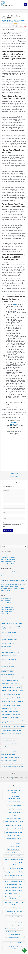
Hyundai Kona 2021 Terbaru (7, 666)
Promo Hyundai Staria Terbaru (8, 754)
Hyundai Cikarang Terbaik (9, 639)
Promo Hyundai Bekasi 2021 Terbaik (11, 683)
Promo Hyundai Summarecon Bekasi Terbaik (11, 757)
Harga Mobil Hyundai (5, 600)
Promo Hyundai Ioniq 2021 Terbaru (11, 714)
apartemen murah (5, 571)
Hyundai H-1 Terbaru (6, 646)
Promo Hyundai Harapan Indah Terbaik (10, 711)
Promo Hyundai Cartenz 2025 (7, 555)
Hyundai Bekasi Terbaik (9, 632)
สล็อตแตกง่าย (3, 576)
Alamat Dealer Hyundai (6, 598)
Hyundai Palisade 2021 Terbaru (8, 668)
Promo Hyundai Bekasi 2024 (7, 563)
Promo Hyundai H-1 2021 (6, 602)
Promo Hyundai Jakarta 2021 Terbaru (13, 726)
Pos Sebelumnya (14, 473)
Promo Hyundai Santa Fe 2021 (8, 611)
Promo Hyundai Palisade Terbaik (10, 743)
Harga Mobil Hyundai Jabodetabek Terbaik (12, 627)
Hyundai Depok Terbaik (9, 643)
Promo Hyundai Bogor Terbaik (11, 694)
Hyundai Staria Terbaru (6, 677)
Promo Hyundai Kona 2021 (7, 607)
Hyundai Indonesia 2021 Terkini (11, 652)
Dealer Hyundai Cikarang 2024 (8, 561)
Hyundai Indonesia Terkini (9, 655)
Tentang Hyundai (4, 613)
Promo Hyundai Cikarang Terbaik (12, 698)
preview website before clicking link (9, 584)
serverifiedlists (4, 588)
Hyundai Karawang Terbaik (10, 663)
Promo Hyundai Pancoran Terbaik (8, 746)
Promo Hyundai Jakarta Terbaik (11, 730)
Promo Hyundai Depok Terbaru (11, 705)
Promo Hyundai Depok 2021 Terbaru (13, 701)
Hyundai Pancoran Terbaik (7, 671)
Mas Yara (14, 422)
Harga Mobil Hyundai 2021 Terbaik (12, 623)
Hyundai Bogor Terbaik (9, 636)
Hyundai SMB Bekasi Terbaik (7, 674)
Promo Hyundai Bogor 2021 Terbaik (12, 690)
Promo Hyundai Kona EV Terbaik (10, 737)
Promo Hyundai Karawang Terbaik (12, 734)
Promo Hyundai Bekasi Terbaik (11, 687)
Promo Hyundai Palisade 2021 (7, 609)
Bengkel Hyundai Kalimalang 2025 (8, 557)
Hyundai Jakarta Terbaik (9, 659)
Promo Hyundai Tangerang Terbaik (12, 766)
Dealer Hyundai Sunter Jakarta (8, 559)
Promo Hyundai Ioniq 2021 (7, 605)
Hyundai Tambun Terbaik (19, 677)
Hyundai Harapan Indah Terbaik (8, 649)
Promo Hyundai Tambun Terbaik (8, 760)
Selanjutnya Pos (14, 476)
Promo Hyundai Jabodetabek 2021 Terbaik (12, 722)
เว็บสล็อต (2, 580)
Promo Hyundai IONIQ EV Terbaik (10, 717)
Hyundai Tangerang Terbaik (10, 680)
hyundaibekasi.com (7, 5)
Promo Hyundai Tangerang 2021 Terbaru (12, 763)
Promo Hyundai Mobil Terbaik (8, 740)
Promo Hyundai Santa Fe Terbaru (10, 749)
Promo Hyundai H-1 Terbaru (9, 708)
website (15, 305)
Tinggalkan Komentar (6, 20)
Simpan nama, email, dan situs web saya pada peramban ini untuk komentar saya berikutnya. (13, 524)
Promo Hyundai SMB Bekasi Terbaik (9, 751)
